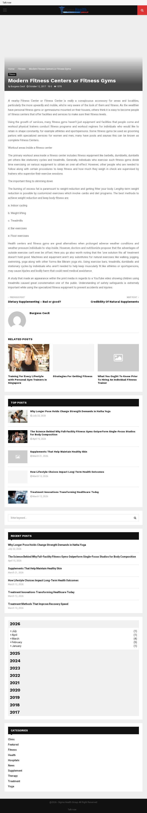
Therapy (13, 775)
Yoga (11, 786)
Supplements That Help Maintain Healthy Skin (58, 451)
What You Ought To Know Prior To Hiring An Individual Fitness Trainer (117, 379)
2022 (15, 675)
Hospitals (13, 760)
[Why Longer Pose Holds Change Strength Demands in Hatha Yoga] (17, 416)
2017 (15, 712)
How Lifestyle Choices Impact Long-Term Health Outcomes (67, 472)
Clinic (11, 739)
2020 (15, 690)
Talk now (7, 2)
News (11, 765)
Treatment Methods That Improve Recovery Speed (38, 604)
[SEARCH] (135, 517)
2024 (15, 660)
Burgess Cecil (18, 86)
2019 (15, 697)
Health (12, 755)
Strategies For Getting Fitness (72, 376)
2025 (15, 653)
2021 (15, 682)
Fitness (12, 74)
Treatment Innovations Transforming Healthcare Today (64, 492)
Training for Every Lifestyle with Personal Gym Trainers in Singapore (27, 379)
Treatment (14, 781)
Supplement (15, 770)
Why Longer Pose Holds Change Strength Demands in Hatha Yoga (70, 411)
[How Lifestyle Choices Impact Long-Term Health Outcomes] (17, 477)
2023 (15, 668)
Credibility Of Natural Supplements (115, 301)
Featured (13, 744)
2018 (15, 704)
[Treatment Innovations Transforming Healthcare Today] (17, 497)
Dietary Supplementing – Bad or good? (34, 301)
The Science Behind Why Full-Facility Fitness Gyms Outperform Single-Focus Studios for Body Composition (72, 556)
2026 (15, 623)
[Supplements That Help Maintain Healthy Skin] (17, 456)
